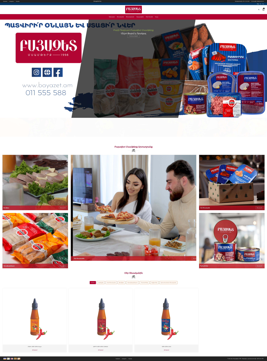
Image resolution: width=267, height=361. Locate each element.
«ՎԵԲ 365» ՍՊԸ (260, 358)
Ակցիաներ (154, 282)
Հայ (258, 3)
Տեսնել (192, 258)
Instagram (124, 358)
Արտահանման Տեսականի (168, 282)
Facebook (118, 358)
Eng (263, 3)
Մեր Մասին (149, 17)
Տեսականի (120, 17)
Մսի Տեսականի (111, 282)
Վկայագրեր (140, 17)
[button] (133, 138)
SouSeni (93, 282)
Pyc (260, 3)
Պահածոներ (144, 282)
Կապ (156, 17)
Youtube (130, 358)
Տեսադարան (130, 17)
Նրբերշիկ (100, 282)
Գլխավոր (112, 17)
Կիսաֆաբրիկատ (132, 282)
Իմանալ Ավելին (133, 40)
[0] (263, 9)
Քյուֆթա (121, 282)
